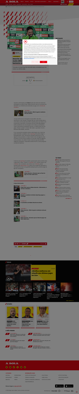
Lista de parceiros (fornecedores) (29, 58)
